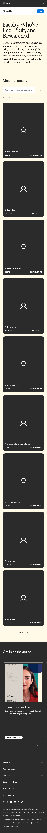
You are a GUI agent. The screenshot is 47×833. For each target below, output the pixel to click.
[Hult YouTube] (15, 802)
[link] (8, 11)
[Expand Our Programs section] (42, 769)
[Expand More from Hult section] (42, 788)
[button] (14, 737)
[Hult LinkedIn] (11, 802)
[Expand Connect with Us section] (42, 782)
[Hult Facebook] (4, 802)
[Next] (42, 746)
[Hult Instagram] (18, 802)
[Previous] (38, 746)
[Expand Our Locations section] (42, 775)
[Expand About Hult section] (42, 762)
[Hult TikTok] (22, 802)
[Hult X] (7, 802)
